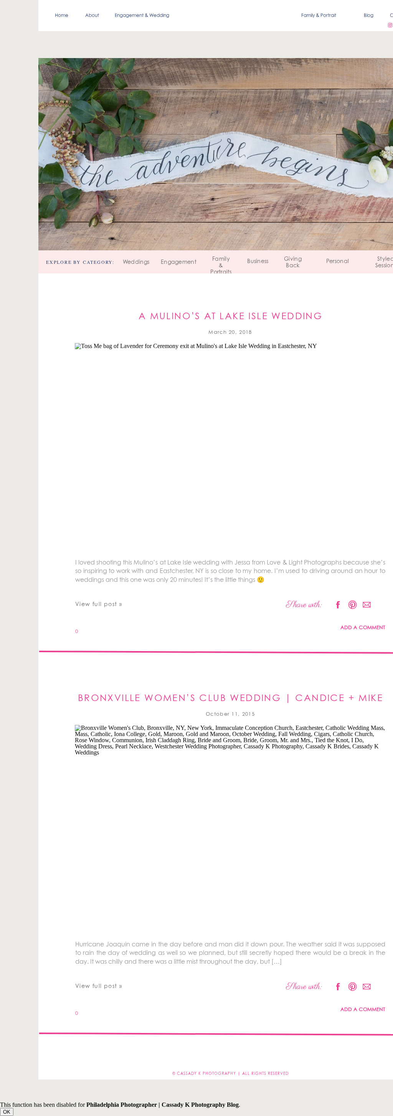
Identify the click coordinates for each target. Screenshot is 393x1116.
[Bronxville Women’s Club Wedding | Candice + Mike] (230, 830)
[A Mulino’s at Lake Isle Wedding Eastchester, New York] (230, 448)
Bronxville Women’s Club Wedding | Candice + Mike (230, 698)
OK (6, 1112)
